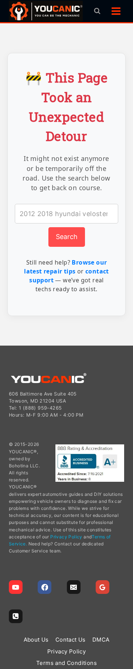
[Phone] (16, 616)
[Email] (74, 587)
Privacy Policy (66, 536)
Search (67, 237)
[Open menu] (116, 11)
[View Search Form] (97, 11)
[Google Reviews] (102, 587)
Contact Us (70, 639)
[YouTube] (16, 587)
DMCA (101, 639)
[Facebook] (44, 587)
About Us (36, 639)
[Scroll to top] (124, 628)
